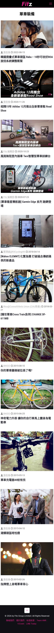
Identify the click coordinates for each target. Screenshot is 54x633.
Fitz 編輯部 (8, 151)
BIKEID (6, 365)
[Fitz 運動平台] (27, 4)
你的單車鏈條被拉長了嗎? (16, 370)
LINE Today (31, 624)
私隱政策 (30, 620)
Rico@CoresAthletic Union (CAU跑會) (22, 306)
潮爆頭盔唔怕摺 (10, 533)
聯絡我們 (10, 620)
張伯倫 (6, 52)
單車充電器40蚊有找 (13, 479)
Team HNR (41, 620)
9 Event (21, 624)
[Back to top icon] (27, 610)
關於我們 (20, 620)
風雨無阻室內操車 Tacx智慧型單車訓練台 (25, 156)
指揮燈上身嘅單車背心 (14, 584)
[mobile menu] (50, 4)
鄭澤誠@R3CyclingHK (14, 251)
